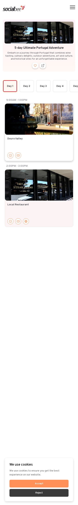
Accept (39, 483)
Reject (39, 492)
